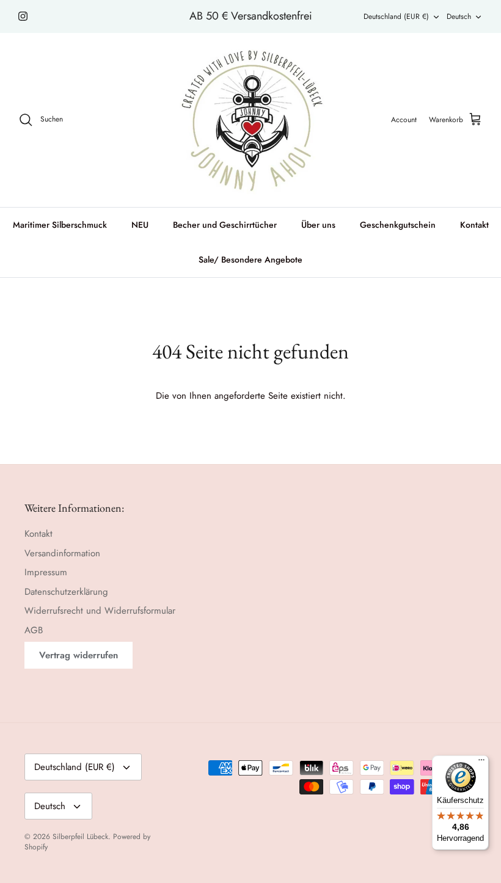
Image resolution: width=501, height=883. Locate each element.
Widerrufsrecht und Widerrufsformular (99, 610)
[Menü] (481, 762)
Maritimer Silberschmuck (60, 225)
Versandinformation (62, 553)
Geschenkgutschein (398, 225)
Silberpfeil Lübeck (80, 836)
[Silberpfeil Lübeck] (251, 120)
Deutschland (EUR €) (396, 16)
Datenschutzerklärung (66, 591)
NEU (139, 225)
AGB (33, 630)
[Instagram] (22, 16)
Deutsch (459, 16)
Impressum (45, 572)
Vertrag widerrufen (78, 655)
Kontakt (474, 225)
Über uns (318, 225)
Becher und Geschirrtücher (225, 225)
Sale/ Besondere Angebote (250, 259)
